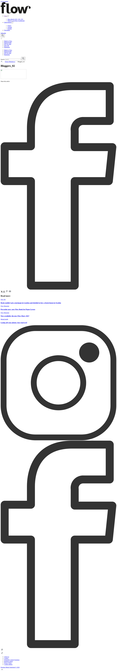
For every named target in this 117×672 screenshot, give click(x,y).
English (10, 28)
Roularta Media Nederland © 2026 (10, 667)
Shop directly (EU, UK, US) (15, 19)
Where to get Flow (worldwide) (16, 20)
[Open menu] (1, 38)
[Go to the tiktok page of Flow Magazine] (2, 654)
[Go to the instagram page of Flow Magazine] (58, 440)
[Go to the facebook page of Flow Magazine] (58, 647)
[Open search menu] (3, 35)
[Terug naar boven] (2, 670)
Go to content (4, 1)
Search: (3, 59)
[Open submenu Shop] (8, 16)
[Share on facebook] (58, 289)
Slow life (3, 299)
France (9, 25)
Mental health (4, 319)
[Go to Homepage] (16, 13)
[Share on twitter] (2, 292)
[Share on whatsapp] (4, 292)
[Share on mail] (10, 292)
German (10, 27)
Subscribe (3, 33)
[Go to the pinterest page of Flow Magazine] (2, 650)
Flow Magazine (5, 306)
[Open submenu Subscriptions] (12, 22)
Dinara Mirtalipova (10, 61)
